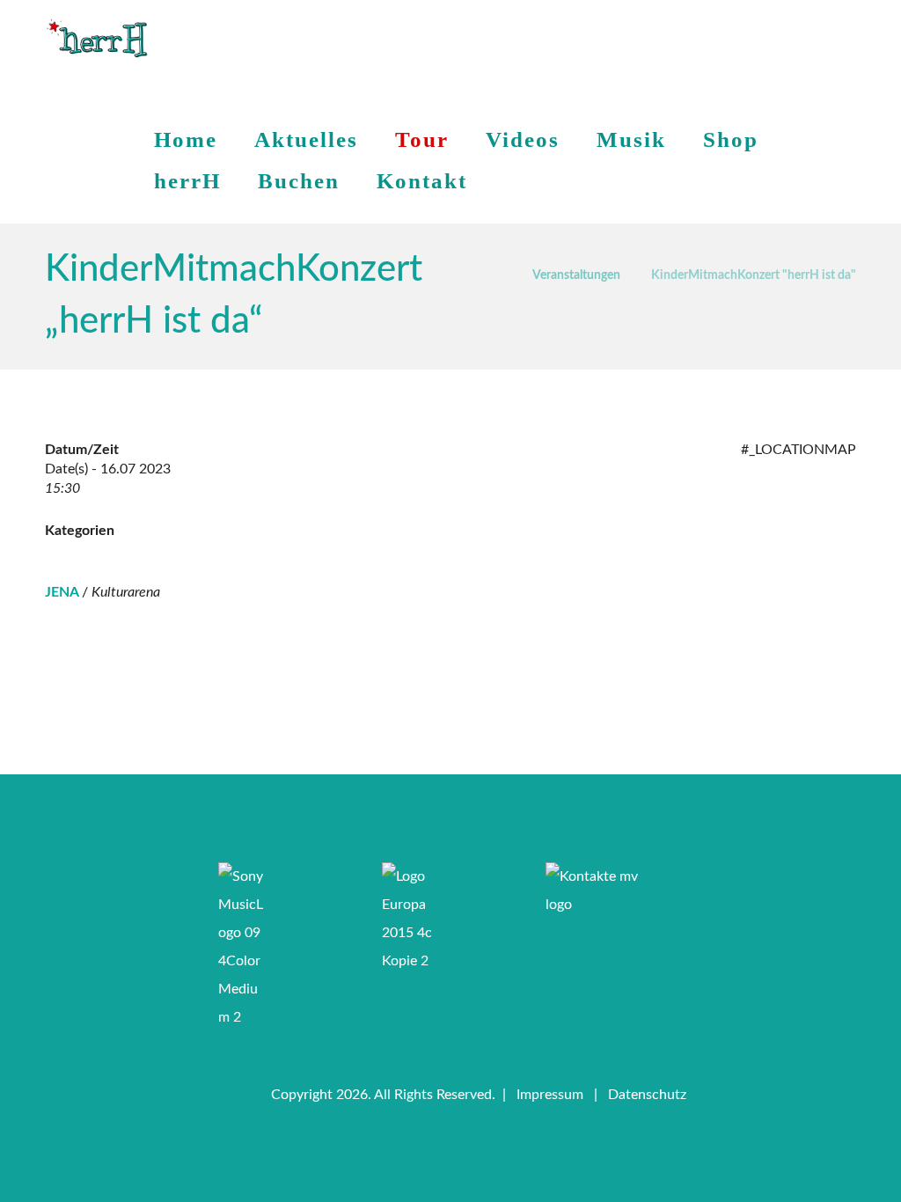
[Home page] (497, 272)
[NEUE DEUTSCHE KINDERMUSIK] (97, 39)
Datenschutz (647, 1095)
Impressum (549, 1095)
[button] (380, 800)
